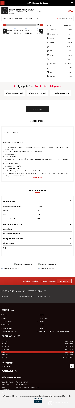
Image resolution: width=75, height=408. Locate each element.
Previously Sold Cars (10, 331)
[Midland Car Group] (37, 3)
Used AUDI (4, 296)
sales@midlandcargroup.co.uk (28, 387)
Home (5, 315)
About (5, 318)
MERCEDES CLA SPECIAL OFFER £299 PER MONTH (54, 331)
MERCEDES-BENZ (26, 18)
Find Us (41, 328)
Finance (41, 321)
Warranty (6, 325)
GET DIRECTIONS (7, 363)
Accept (38, 401)
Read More (37, 177)
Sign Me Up (64, 281)
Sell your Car (7, 328)
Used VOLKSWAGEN (44, 296)
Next (41, 31)
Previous (4, 31)
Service (41, 325)
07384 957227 (23, 382)
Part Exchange (43, 318)
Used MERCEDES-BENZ (26, 296)
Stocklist (41, 315)
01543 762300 (23, 385)
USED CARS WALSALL (11, 18)
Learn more (37, 399)
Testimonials (7, 321)
